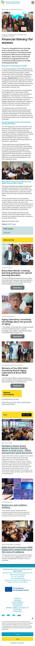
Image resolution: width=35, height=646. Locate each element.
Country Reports (17, 604)
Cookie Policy (13, 643)
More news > (27, 415)
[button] (32, 618)
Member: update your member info (17, 607)
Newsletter (17, 600)
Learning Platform (17, 602)
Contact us (17, 598)
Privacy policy (21, 643)
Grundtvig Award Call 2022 (10, 399)
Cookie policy (17, 609)
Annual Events (17, 606)
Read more (17, 288)
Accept (17, 634)
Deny (17, 639)
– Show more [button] (8, 230)
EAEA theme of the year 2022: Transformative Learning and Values (16, 403)
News (7, 9)
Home (3, 9)
